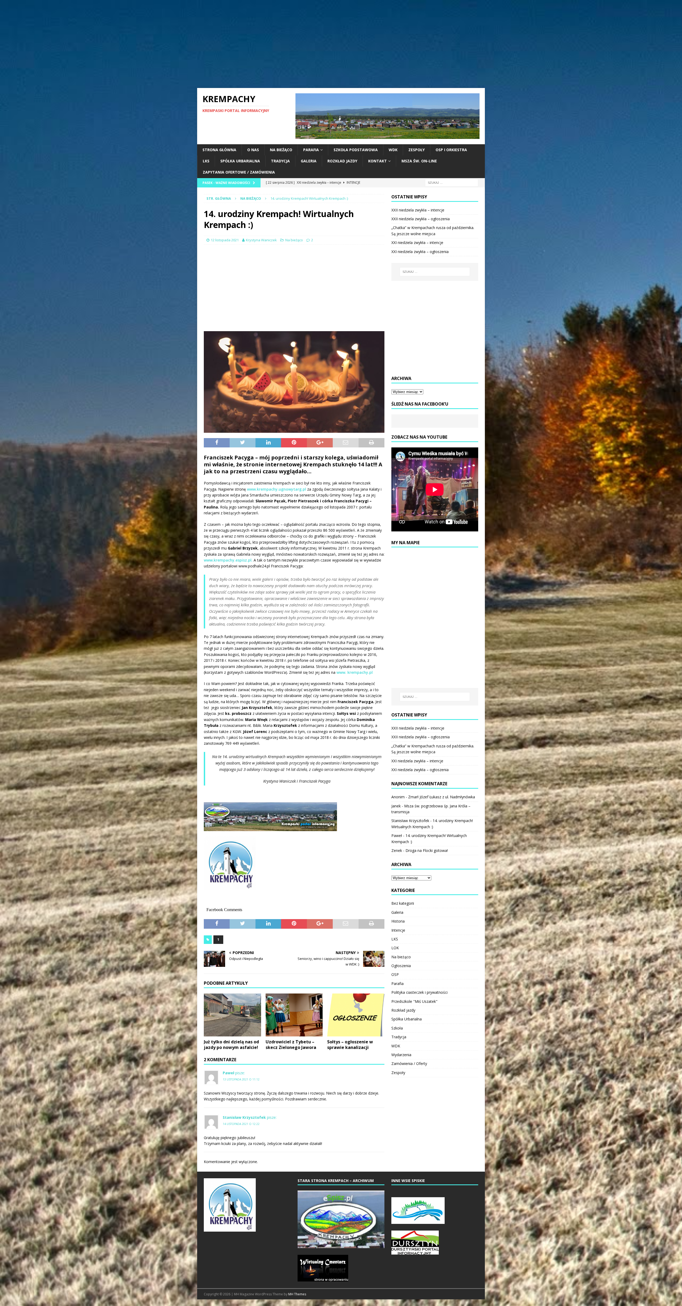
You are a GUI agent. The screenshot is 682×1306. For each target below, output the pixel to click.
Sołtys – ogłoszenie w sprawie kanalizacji (350, 1044)
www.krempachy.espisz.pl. (229, 560)
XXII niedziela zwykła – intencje (417, 210)
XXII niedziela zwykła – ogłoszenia (420, 218)
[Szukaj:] (451, 182)
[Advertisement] (341, 44)
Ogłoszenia (401, 965)
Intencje (398, 930)
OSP (395, 974)
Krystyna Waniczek (261, 240)
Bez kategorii (402, 903)
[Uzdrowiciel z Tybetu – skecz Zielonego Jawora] (294, 1014)
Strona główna (219, 149)
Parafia (311, 149)
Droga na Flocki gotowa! (426, 850)
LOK (395, 947)
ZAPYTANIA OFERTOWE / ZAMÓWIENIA (239, 172)
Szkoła (397, 1028)
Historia (398, 921)
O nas (253, 149)
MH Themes (297, 1294)
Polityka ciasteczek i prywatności (419, 992)
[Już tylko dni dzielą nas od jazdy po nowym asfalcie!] (232, 1014)
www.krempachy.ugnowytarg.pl (276, 489)
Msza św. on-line (419, 160)
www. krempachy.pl (354, 672)
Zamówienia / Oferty (409, 1063)
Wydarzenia (401, 1054)
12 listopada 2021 (225, 240)
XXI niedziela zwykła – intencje (417, 242)
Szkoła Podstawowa (356, 149)
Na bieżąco (281, 149)
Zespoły (416, 149)
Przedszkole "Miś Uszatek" (414, 1001)
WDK (393, 149)
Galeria (308, 160)
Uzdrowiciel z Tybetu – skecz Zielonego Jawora (291, 1044)
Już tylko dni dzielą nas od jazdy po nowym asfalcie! (231, 1044)
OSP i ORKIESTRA (451, 149)
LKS (206, 160)
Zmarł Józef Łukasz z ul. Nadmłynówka (441, 796)
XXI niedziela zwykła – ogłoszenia (420, 251)
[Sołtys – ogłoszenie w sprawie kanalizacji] (355, 1014)
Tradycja (280, 160)
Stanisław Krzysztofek (244, 1117)
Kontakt (377, 160)
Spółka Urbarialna (240, 160)
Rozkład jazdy (342, 160)
